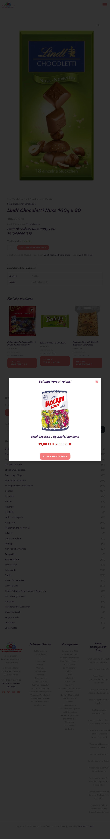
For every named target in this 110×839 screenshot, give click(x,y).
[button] (97, 382)
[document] (55, 419)
